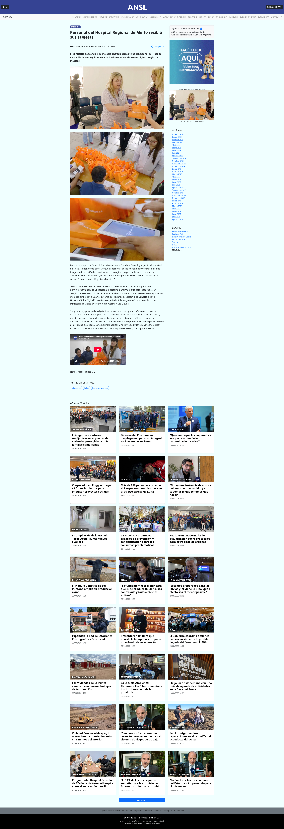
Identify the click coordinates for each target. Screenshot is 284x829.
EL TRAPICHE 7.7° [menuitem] (263, 17)
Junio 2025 (176, 182)
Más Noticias (142, 800)
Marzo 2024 (177, 142)
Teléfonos (135, 821)
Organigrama (125, 821)
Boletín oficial (159, 821)
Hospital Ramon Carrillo (182, 247)
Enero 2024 (177, 137)
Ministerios (76, 388)
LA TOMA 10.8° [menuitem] (168, 17)
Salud (86, 388)
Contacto (148, 810)
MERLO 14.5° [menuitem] (103, 17)
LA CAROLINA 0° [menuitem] (276, 17)
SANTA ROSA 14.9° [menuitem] (180, 17)
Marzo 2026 (177, 206)
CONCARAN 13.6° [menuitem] (205, 17)
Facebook (158, 810)
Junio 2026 (176, 214)
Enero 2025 (177, 169)
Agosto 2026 (177, 219)
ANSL (137, 7)
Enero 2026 (177, 201)
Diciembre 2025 (178, 198)
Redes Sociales (146, 821)
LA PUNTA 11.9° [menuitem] (114, 17)
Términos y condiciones (133, 823)
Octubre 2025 (178, 193)
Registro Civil (177, 234)
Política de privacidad (152, 823)
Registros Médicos (100, 388)
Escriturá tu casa (179, 239)
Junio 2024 (176, 150)
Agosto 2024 (177, 155)
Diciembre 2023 (178, 134)
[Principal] (5, 7)
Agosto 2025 (177, 187)
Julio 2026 (176, 217)
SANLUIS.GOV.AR (274, 7)
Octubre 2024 (178, 161)
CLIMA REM (7, 17)
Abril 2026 (176, 209)
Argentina (138, 810)
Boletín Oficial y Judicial (181, 237)
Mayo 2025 (176, 179)
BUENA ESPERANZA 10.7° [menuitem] (248, 17)
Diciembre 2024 (178, 166)
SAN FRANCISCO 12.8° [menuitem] (219, 17)
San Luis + (176, 242)
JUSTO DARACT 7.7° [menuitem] (141, 17)
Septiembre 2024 (179, 158)
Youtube (180, 810)
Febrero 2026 (177, 203)
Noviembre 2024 (179, 163)
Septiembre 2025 (179, 190)
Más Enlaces (177, 250)
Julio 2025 (176, 185)
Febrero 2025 (177, 171)
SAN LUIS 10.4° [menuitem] (76, 17)
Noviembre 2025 (179, 195)
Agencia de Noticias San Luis (112, 810)
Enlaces (129, 810)
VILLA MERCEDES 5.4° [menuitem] (90, 17)
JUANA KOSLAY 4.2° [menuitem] (127, 17)
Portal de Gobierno (180, 231)
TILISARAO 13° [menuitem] (192, 17)
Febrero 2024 (177, 139)
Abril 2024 (176, 145)
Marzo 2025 (177, 174)
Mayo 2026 (176, 211)
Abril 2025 (176, 177)
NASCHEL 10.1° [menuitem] (233, 17)
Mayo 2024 (176, 147)
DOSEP (175, 245)
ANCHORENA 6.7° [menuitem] (155, 17)
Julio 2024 (176, 153)
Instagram (167, 810)
